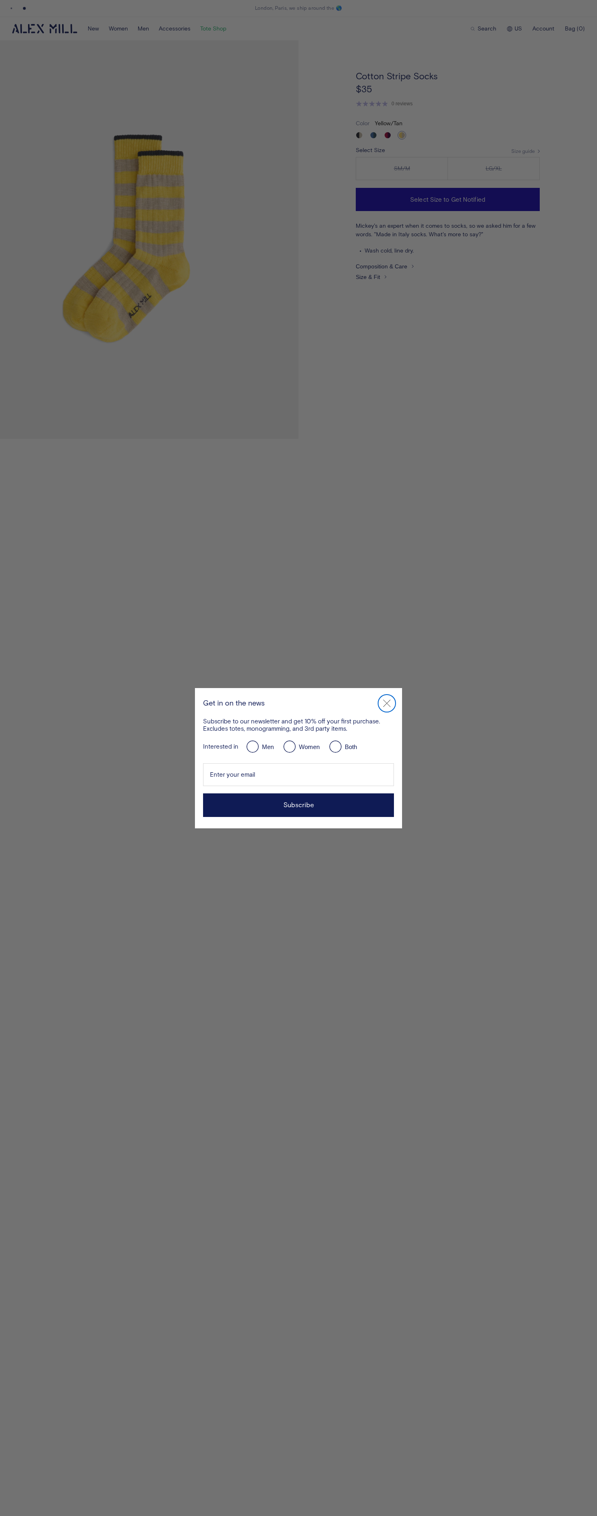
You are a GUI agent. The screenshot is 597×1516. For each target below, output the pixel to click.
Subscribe (298, 805)
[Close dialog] (387, 703)
